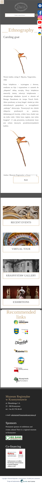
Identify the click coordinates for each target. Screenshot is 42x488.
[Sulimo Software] (27, 481)
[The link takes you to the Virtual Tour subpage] (21, 239)
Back (26, 180)
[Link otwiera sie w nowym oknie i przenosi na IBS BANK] (14, 438)
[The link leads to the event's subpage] (21, 213)
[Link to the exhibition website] (21, 293)
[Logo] (21, 7)
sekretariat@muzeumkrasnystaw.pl (23, 415)
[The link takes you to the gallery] (21, 266)
